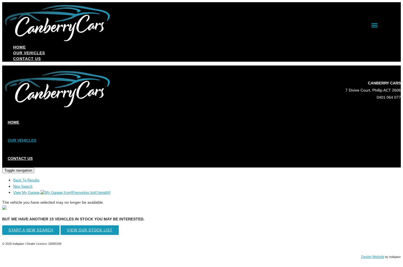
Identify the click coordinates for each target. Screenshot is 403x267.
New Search (22, 186)
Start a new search (30, 230)
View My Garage (61, 193)
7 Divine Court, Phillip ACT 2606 (373, 90)
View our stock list (89, 230)
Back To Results (26, 180)
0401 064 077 (389, 97)
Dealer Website (372, 257)
